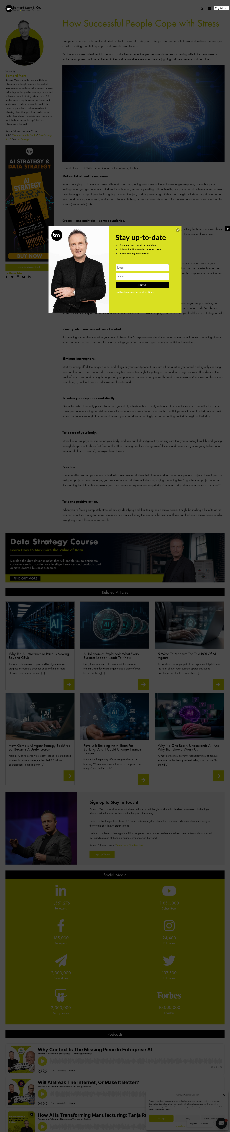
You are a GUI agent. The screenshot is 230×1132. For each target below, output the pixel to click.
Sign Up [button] (142, 284)
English (219, 8)
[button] (178, 230)
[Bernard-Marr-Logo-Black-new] (23, 6)
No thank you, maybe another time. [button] (135, 292)
